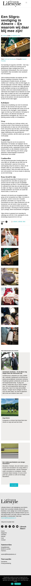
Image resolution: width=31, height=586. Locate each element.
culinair (20, 221)
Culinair (5, 35)
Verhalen (3, 534)
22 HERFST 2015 (15, 35)
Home (3, 531)
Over (2, 538)
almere (15, 221)
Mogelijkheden (5, 547)
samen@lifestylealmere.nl (8, 554)
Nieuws (3, 536)
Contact (3, 540)
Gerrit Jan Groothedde (10, 59)
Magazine (4, 533)
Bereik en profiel (5, 549)
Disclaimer (4, 561)
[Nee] (29, 580)
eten (24, 221)
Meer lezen (17, 583)
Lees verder (14, 485)
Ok (12, 583)
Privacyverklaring (6, 563)
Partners (3, 550)
